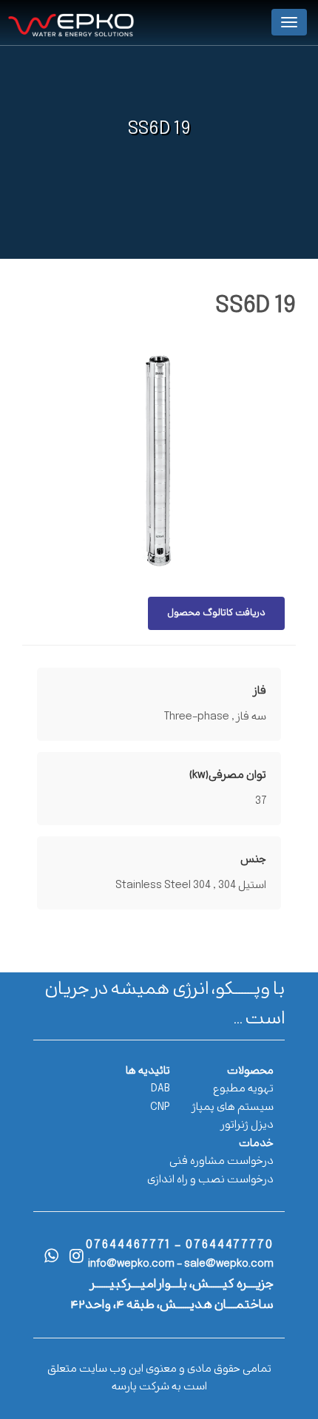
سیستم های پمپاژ (233, 1107)
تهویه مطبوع (243, 1088)
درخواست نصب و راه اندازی (210, 1179)
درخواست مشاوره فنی (221, 1161)
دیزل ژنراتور (247, 1125)
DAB (160, 1088)
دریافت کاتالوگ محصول (216, 613)
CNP (160, 1107)
